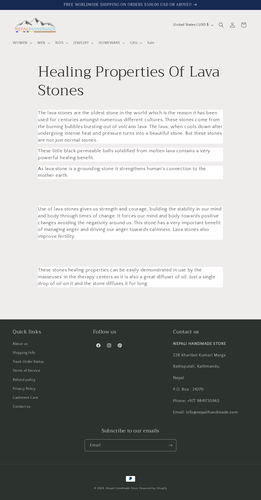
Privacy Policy (24, 389)
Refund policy (24, 380)
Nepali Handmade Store (122, 488)
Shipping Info (24, 353)
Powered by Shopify (153, 488)
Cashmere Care (25, 398)
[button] (22, 43)
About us (20, 344)
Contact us (22, 407)
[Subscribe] (170, 445)
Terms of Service (26, 371)
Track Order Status (28, 362)
